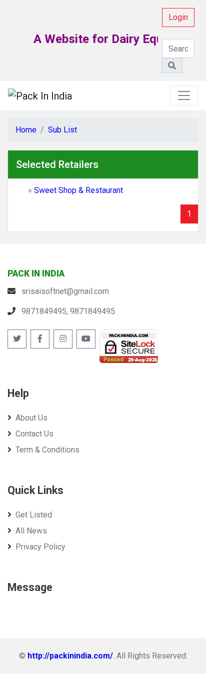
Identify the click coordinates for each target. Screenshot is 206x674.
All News (31, 531)
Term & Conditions (48, 449)
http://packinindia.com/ (70, 655)
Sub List (62, 129)
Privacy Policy (41, 547)
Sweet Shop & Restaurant (78, 190)
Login (178, 17)
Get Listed (34, 515)
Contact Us (35, 433)
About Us (32, 417)
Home (26, 129)
